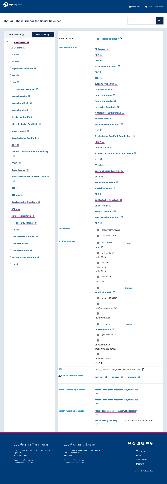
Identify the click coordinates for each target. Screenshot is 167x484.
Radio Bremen (18, 170)
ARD (13, 54)
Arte (13, 61)
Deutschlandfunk (20, 103)
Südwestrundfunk (20, 250)
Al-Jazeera (16, 47)
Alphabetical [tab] (15, 34)
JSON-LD (132, 377)
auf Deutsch (159, 7)
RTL (13, 188)
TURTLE (116, 377)
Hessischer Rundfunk (21, 117)
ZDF (13, 264)
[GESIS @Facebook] (134, 443)
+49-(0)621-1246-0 (26, 460)
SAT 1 (14, 209)
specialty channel (24, 222)
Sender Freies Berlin (21, 216)
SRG (13, 229)
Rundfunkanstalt (103, 292)
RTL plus (15, 195)
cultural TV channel (25, 89)
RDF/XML (99, 377)
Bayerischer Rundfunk (22, 68)
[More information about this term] (98, 38)
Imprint (136, 471)
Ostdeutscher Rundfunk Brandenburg (113, 136)
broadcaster (20, 42)
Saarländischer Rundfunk (24, 202)
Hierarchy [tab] (41, 34)
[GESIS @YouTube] (147, 443)
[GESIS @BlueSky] (130, 443)
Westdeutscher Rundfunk (23, 257)
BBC (13, 75)
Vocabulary (135, 7)
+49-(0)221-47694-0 (77, 460)
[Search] (160, 21)
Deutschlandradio (20, 110)
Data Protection (147, 471)
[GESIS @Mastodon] (151, 443)
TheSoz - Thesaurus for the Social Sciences (32, 21)
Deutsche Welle (19, 96)
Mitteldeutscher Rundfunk (24, 124)
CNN (13, 82)
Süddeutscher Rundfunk (23, 236)
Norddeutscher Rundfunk (23, 138)
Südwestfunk (18, 243)
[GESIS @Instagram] (143, 443)
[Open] (10, 89)
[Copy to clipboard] (121, 38)
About (149, 7)
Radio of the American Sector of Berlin (114, 153)
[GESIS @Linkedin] (138, 443)
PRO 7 (14, 163)
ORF (13, 145)
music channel (18, 131)
